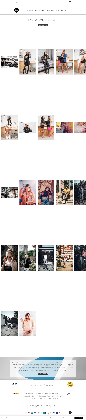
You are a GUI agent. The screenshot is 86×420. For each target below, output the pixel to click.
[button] (16, 2)
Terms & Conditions (34, 405)
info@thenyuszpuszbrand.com (51, 384)
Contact (48, 405)
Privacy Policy (53, 418)
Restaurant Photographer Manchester (46, 396)
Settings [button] (65, 418)
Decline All (71, 418)
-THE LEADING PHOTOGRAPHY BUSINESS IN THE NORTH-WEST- (43, 1)
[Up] (70, 412)
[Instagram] (16, 384)
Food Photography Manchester (48, 398)
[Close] (84, 418)
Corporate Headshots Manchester (33, 393)
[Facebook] (13, 384)
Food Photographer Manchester (48, 395)
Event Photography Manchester (50, 393)
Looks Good (79, 418)
